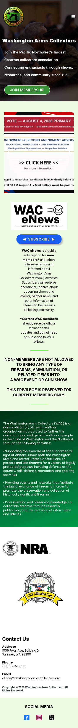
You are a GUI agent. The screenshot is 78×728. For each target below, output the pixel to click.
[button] (72, 17)
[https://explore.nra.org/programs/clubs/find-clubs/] (39, 549)
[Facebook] (27, 717)
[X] (51, 717)
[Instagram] (39, 717)
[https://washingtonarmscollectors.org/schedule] (39, 152)
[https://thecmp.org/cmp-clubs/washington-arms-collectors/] (39, 589)
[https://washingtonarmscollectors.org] (13, 16)
